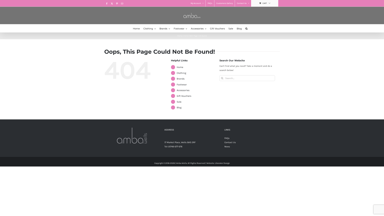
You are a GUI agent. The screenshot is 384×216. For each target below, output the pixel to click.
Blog (179, 107)
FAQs (227, 138)
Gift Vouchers (184, 95)
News (227, 146)
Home (180, 36)
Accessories (183, 90)
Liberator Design (222, 163)
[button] (246, 28)
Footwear (182, 84)
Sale (179, 101)
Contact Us (230, 142)
